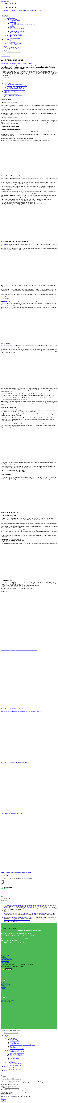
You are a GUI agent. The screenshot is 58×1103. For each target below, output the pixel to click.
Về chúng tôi (7, 15)
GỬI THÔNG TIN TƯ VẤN (7, 1093)
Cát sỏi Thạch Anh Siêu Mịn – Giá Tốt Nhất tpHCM (22, 24)
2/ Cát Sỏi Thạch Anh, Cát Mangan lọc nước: (14, 90)
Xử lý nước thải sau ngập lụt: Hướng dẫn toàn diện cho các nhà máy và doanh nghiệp (19, 650)
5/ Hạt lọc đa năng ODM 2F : (11, 94)
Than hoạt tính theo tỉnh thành (17, 28)
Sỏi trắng (12, 26)
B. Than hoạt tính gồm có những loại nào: (17, 86)
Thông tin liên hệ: (8, 96)
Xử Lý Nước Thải (11, 42)
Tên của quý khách (6, 1084)
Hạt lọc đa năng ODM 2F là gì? (14, 95)
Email (2, 1089)
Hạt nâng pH (13, 22)
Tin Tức (5, 46)
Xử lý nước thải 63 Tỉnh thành (14, 44)
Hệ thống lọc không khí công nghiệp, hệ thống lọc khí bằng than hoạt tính (16, 872)
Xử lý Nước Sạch (11, 40)
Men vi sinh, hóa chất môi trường (15, 35)
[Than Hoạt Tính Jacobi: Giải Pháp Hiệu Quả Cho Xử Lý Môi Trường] (12, 759)
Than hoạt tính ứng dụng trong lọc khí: (16, 88)
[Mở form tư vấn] (1, 1073)
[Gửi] (7, 53)
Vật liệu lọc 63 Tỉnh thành (13, 47)
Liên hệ (5, 50)
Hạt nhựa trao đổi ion (15, 20)
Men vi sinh (12, 36)
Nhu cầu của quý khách (7, 1092)
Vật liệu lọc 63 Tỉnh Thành (5, 56)
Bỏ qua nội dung (5, 1)
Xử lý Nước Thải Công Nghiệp (14, 43)
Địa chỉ (3, 1087)
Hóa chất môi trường (15, 38)
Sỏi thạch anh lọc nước (7, 345)
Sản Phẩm (6, 16)
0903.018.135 (4, 888)
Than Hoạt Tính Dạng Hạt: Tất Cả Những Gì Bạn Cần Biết (13, 708)
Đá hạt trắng (13, 27)
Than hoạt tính (13, 19)
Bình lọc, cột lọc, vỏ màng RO (17, 31)
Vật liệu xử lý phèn (14, 23)
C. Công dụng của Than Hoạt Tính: (15, 87)
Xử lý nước (6, 39)
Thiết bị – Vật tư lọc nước (13, 30)
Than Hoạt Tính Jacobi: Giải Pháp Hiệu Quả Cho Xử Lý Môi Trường (15, 762)
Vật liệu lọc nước (11, 18)
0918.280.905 (4, 900)
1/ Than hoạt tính (8, 83)
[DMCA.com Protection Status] (6, 970)
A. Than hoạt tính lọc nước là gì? (14, 84)
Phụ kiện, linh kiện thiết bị (16, 34)
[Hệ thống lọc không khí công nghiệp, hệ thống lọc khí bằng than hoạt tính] (12, 869)
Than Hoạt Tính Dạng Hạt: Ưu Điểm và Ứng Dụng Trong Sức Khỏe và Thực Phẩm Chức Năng (21, 711)
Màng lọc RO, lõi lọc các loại (17, 32)
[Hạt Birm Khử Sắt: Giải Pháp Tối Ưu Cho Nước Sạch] (12, 811)
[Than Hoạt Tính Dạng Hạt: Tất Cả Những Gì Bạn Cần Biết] (12, 705)
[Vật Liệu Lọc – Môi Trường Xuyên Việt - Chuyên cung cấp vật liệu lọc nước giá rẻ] (21, 10)
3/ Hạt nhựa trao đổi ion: (9, 91)
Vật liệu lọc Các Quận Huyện (14, 48)
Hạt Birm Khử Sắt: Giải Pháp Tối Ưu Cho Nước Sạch (12, 813)
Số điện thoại (4, 1086)
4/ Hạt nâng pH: (7, 92)
